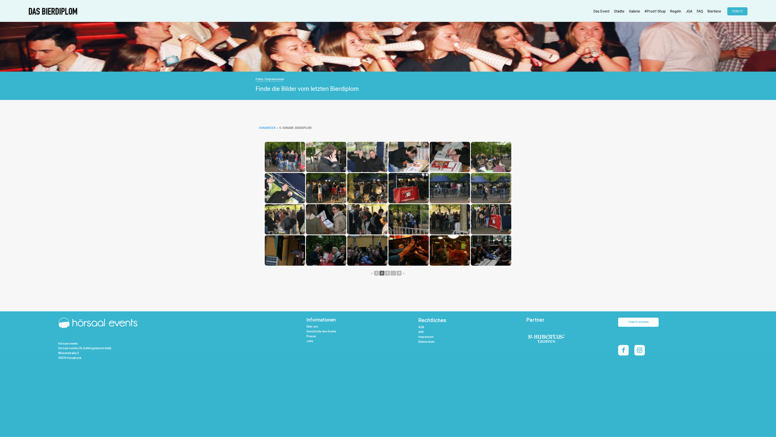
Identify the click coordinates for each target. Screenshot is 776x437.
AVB (421, 332)
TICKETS (737, 11)
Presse (311, 336)
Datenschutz (426, 341)
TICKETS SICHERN (638, 322)
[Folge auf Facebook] (623, 350)
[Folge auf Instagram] (639, 350)
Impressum (426, 336)
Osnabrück (267, 127)
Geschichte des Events (321, 331)
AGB (421, 327)
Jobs (309, 341)
